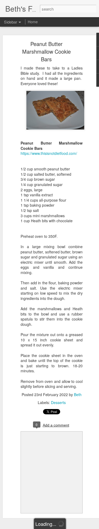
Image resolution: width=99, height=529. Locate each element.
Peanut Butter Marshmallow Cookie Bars (46, 51)
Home (33, 21)
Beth (78, 394)
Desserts (58, 402)
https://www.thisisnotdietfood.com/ (49, 153)
